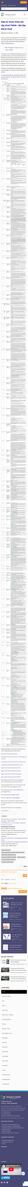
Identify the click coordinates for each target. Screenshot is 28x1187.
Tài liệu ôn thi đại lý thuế (7, 862)
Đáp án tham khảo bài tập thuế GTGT (10, 768)
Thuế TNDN (5, 1056)
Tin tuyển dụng (6, 1074)
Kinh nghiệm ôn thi (7, 1033)
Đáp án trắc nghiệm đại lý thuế (9, 854)
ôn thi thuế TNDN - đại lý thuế (8, 859)
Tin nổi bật (4, 1065)
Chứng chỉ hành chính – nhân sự (10, 1133)
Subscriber (23, 891)
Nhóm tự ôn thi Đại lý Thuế (16, 785)
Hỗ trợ (3, 1143)
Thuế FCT (4, 1042)
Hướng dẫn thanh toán (8, 1140)
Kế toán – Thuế (6, 1028)
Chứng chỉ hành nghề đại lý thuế (10, 1124)
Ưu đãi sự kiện (5, 1084)
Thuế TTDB (5, 1061)
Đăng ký (4, 5)
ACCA (3, 991)
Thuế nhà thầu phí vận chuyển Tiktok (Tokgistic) (18, 961)
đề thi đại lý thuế (21, 857)
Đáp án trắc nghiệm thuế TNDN (9, 857)
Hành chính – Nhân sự (7, 1015)
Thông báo (5, 1038)
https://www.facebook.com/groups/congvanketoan (14, 842)
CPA (3, 1001)
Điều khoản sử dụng (7, 1142)
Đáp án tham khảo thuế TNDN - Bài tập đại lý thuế (13, 852)
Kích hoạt (23, 2)
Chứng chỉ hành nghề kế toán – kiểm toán (13, 1128)
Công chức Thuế (6, 996)
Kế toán (4, 1024)
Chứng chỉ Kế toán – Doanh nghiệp (11, 1126)
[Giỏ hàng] (26, 5)
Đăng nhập (12, 5)
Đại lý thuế (5, 1010)
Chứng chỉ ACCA (6, 1131)
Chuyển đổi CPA (6, 1129)
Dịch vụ (4, 1005)
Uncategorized (6, 1079)
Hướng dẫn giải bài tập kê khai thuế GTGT (12, 765)
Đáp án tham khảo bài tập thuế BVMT (11, 777)
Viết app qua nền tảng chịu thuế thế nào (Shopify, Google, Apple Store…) (18, 969)
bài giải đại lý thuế (6, 850)
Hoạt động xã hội (6, 1019)
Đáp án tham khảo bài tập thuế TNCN (11, 771)
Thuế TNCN (5, 1051)
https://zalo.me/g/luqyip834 (13, 797)
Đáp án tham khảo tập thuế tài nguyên (11, 774)
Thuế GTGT (5, 1047)
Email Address (5, 810)
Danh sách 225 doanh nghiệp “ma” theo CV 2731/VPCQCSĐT (15, 915)
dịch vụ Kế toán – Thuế (15, 819)
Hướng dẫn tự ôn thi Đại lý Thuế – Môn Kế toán (13, 762)
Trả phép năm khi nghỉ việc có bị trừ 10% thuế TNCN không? (18, 977)
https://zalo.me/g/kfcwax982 (11, 794)
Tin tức (4, 1070)
